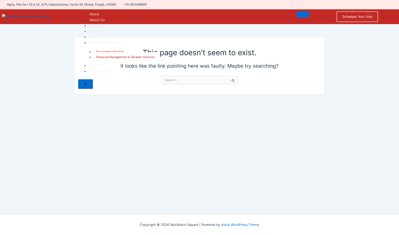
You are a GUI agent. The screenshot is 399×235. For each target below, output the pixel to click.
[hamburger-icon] (303, 14)
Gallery (96, 37)
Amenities (98, 25)
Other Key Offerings (106, 42)
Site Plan (97, 31)
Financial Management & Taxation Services (125, 57)
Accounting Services (110, 51)
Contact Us (99, 71)
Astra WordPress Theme (240, 225)
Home (95, 14)
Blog (93, 65)
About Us (97, 20)
